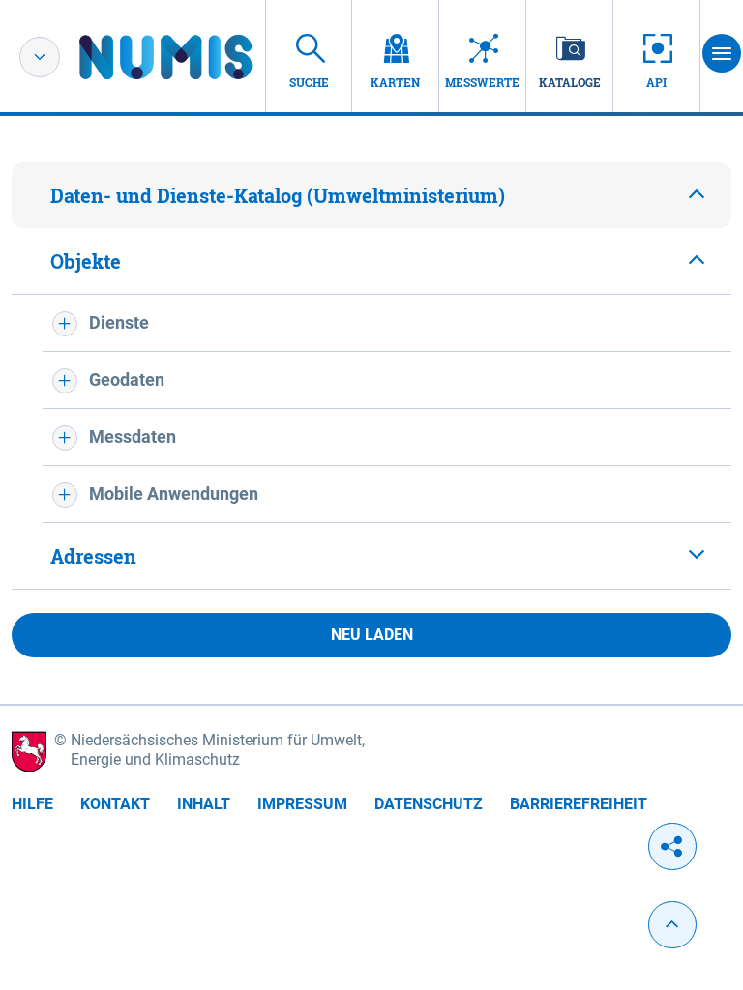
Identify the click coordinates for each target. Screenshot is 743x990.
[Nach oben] (672, 924)
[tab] (371, 195)
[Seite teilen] (672, 846)
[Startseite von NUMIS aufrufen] (194, 57)
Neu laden (372, 635)
